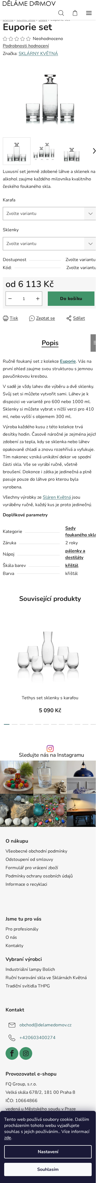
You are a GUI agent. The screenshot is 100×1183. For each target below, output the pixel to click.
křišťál (71, 565)
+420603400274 (37, 1038)
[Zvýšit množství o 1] (38, 299)
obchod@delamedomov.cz (45, 1025)
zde (7, 1138)
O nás (11, 937)
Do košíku (71, 299)
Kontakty (14, 946)
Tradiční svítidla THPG (28, 986)
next (94, 644)
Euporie (68, 361)
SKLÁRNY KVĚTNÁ (38, 54)
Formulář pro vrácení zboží (32, 868)
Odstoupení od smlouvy (29, 859)
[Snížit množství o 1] (10, 299)
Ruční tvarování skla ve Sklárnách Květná (46, 978)
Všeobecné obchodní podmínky (36, 851)
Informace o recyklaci (26, 884)
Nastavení (48, 1152)
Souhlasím (48, 1169)
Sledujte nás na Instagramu (51, 755)
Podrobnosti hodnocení (26, 46)
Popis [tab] (50, 342)
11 (93, 724)
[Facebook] (12, 1053)
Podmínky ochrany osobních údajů (39, 876)
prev (5, 644)
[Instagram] (25, 1053)
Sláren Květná (57, 497)
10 (85, 724)
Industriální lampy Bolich (30, 969)
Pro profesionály (22, 929)
